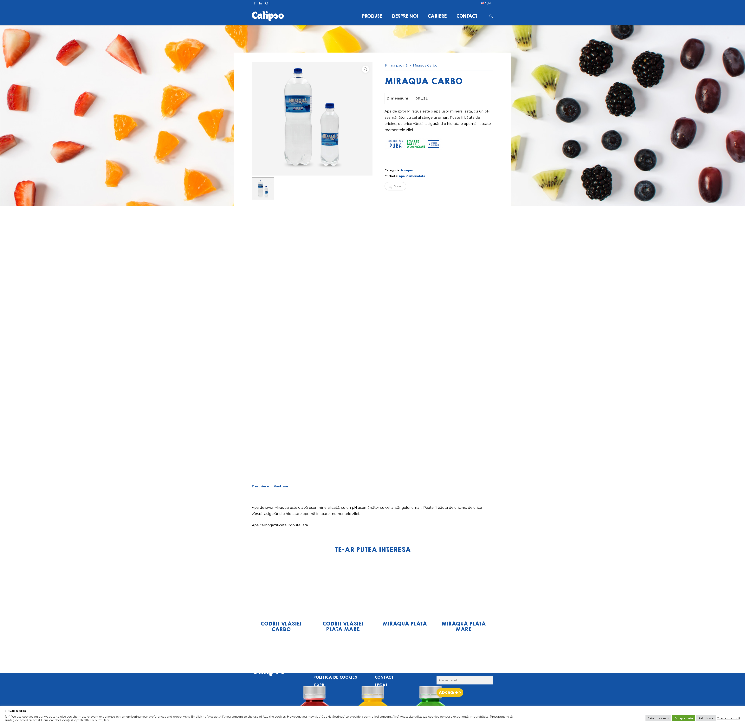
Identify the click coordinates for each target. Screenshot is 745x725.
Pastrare (281, 486)
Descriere (260, 486)
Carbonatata (415, 176)
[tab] (262, 486)
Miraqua (407, 170)
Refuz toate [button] (706, 718)
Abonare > (450, 692)
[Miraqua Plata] (404, 587)
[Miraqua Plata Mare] (463, 587)
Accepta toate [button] (684, 718)
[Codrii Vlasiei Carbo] (281, 587)
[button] (365, 69)
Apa (402, 176)
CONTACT (384, 677)
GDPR (318, 685)
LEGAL (381, 685)
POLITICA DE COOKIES (335, 677)
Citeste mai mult (728, 718)
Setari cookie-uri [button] (658, 718)
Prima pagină (396, 65)
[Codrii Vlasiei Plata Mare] (343, 587)
